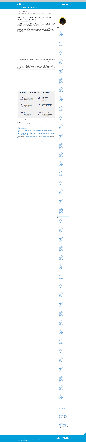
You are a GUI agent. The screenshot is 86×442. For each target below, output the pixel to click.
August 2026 (60, 218)
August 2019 (60, 104)
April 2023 (60, 254)
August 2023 (60, 61)
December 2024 (61, 236)
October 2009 (60, 211)
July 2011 (60, 192)
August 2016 (60, 137)
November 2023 (61, 58)
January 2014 (60, 165)
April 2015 (60, 151)
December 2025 (61, 36)
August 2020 (60, 283)
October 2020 (60, 92)
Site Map (24, 436)
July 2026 (60, 219)
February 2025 (61, 45)
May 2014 (60, 161)
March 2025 (60, 44)
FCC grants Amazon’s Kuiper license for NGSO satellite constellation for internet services (42, 141)
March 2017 (60, 320)
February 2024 (61, 245)
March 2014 (60, 163)
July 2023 (60, 62)
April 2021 (60, 86)
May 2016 (60, 329)
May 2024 (60, 53)
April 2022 (60, 265)
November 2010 (61, 199)
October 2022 (60, 70)
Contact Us (21, 436)
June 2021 (60, 274)
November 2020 (61, 91)
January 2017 (60, 132)
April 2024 (60, 54)
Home (19, 13)
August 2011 (60, 191)
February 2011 (61, 386)
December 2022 (61, 68)
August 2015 (60, 148)
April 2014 (60, 162)
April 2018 (60, 119)
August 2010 (60, 202)
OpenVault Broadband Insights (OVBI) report (31, 22)
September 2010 (61, 201)
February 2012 (61, 375)
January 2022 (60, 78)
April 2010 (60, 395)
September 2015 (61, 147)
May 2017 (60, 129)
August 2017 (60, 126)
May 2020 (60, 96)
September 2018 (61, 114)
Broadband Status (35, 136)
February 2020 (61, 99)
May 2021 (60, 275)
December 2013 (61, 166)
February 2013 (61, 175)
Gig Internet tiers (43, 136)
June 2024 (60, 52)
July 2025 (60, 40)
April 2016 (60, 330)
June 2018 (60, 117)
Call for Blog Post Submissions (46, 13)
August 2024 (60, 50)
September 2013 (61, 358)
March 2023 (60, 255)
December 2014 (61, 155)
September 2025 (61, 228)
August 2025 (60, 39)
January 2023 (60, 67)
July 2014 (60, 349)
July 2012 (60, 181)
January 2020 (60, 100)
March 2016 (60, 331)
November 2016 (61, 134)
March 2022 (60, 266)
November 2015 (61, 145)
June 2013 (60, 171)
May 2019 (60, 107)
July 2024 (60, 51)
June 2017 (60, 128)
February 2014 (61, 164)
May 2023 (60, 64)
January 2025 (60, 46)
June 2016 (60, 139)
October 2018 (60, 303)
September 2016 (61, 136)
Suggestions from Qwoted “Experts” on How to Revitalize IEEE (63, 413)
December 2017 (61, 312)
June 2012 (60, 182)
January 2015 (60, 154)
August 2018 (60, 115)
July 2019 (60, 105)
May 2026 (60, 31)
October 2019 (60, 292)
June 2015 (60, 339)
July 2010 (60, 203)
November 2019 (61, 102)
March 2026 (60, 33)
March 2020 (60, 98)
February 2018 (61, 310)
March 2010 (60, 396)
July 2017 (60, 127)
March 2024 (60, 55)
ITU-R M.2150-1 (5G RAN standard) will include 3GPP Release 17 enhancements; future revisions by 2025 (33, 140)
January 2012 (60, 376)
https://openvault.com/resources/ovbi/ (22, 123)
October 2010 (60, 200)
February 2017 (61, 321)
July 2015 (60, 338)
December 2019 (61, 101)
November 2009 (61, 210)
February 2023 (61, 256)
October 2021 (60, 81)
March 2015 (60, 152)
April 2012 (60, 184)
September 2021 (61, 82)
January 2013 (60, 176)
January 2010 (60, 208)
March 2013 (60, 174)
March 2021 (60, 87)
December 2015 (61, 144)
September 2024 (61, 49)
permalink (18, 137)
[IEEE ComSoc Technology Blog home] (21, 4)
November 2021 (61, 80)
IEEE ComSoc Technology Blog (28, 7)
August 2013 (60, 169)
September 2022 (61, 71)
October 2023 (60, 59)
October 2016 (60, 135)
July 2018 (60, 116)
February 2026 (61, 34)
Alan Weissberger (29, 21)
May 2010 (60, 394)
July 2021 (60, 273)
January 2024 (60, 246)
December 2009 (61, 209)
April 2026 (60, 32)
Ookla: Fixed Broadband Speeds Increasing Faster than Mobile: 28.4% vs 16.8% (34, 131)
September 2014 (61, 347)
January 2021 (60, 89)
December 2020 (61, 90)
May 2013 (60, 172)
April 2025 (60, 43)
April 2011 (60, 384)
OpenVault (48, 136)
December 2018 (61, 301)
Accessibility (28, 436)
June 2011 (60, 193)
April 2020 (60, 97)
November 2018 (61, 302)
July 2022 (60, 73)
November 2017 (61, 123)
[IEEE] (65, 4)
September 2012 (61, 179)
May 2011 (60, 194)
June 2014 (60, 160)
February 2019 (61, 110)
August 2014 (60, 348)
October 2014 (60, 157)
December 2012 (61, 366)
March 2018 (60, 120)
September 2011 (61, 190)
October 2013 (60, 357)
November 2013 (61, 167)
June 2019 (60, 106)
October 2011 (60, 189)
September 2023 (61, 60)
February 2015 (61, 153)
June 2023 (60, 63)
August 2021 (60, 83)
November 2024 (61, 237)
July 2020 (60, 284)
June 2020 (60, 95)
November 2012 (61, 367)
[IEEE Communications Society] (58, 438)
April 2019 (60, 108)
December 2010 (61, 198)
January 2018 (60, 311)
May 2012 (60, 183)
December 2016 (61, 133)
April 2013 (60, 173)
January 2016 (60, 143)
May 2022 (60, 264)
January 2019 (60, 111)
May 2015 (60, 340)
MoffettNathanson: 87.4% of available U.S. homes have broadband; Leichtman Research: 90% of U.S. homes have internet (36, 134)
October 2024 (60, 238)
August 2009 (60, 213)
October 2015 (60, 146)
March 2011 (60, 385)
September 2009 (61, 212)
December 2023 (61, 247)
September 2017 (61, 125)
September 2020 (61, 282)
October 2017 (60, 124)
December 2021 (61, 79)
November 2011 (61, 188)
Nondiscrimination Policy (43, 436)
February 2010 (61, 207)
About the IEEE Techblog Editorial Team (33, 13)
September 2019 (61, 293)
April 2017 (60, 319)
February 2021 (61, 88)
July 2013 (60, 170)
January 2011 (60, 197)
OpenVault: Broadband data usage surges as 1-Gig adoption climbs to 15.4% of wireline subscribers (36, 127)
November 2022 (61, 69)
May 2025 (60, 42)
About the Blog (23, 13)
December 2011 (61, 377)
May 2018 (60, 118)
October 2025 (60, 227)
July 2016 (60, 138)
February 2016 (61, 142)
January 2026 (60, 35)
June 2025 (60, 41)
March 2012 (60, 185)
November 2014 (61, 156)
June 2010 (60, 204)
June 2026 (60, 30)
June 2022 (60, 74)
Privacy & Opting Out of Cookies (34, 436)
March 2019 (60, 109)
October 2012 (60, 368)
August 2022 (60, 72)
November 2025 (61, 37)
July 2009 (60, 403)
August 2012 (60, 180)
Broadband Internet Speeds (28, 136)
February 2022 (61, 77)
